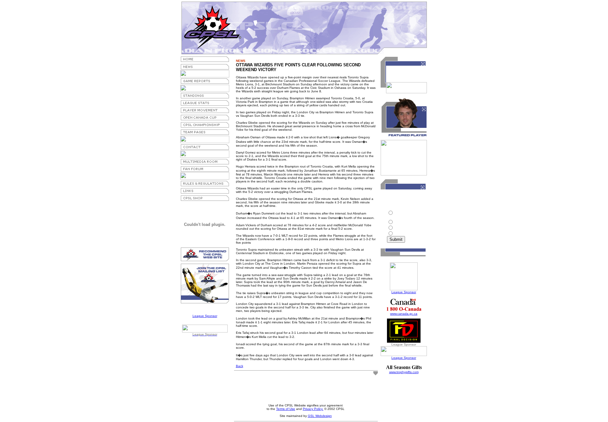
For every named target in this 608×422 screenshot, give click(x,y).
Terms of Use (285, 409)
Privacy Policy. (313, 409)
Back (239, 366)
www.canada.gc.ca (403, 313)
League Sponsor (205, 316)
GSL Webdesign (320, 416)
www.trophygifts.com (404, 372)
